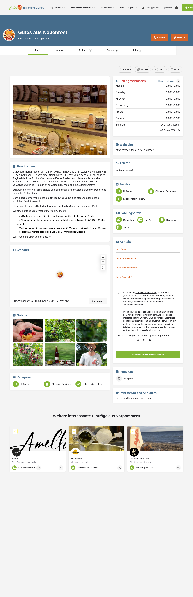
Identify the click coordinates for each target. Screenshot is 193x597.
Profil (38, 50)
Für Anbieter (106, 7)
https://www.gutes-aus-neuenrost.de (135, 150)
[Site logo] (27, 7)
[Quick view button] (61, 467)
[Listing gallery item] (28, 330)
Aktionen (85, 50)
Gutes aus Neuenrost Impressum (133, 398)
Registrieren (166, 7)
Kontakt (60, 50)
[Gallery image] (60, 120)
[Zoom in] (103, 257)
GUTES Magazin (127, 7)
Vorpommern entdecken (81, 7)
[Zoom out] (103, 261)
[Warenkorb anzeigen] (176, 7)
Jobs (137, 50)
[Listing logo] (9, 35)
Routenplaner (98, 301)
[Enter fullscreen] (103, 267)
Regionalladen (56, 7)
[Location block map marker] (60, 275)
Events (112, 50)
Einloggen (150, 7)
